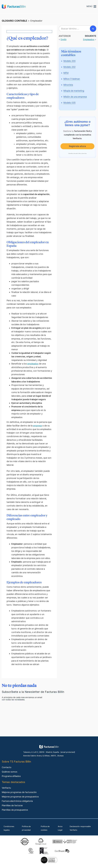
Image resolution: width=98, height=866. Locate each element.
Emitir (64, 39)
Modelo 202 (69, 67)
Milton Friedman (71, 79)
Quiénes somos (9, 771)
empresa (37, 425)
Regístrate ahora (77, 146)
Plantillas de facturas (12, 805)
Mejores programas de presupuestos (20, 796)
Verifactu (6, 788)
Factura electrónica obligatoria (17, 801)
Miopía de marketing (73, 90)
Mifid (65, 73)
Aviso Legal (60, 828)
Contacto (6, 767)
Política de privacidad (26, 828)
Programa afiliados (11, 776)
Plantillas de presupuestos (15, 810)
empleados (32, 363)
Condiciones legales (9, 828)
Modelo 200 (69, 61)
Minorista (68, 84)
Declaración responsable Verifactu (80, 828)
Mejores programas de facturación (19, 792)
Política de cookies (45, 828)
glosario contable (14, 20)
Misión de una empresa (75, 96)
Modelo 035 (69, 102)
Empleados (88, 39)
